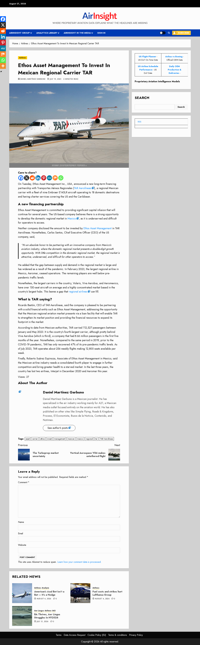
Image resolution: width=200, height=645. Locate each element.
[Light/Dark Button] (163, 32)
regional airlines (78, 292)
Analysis (45, 588)
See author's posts (57, 428)
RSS (139, 121)
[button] (169, 33)
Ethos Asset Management (97, 228)
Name (21, 522)
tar (96, 438)
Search (142, 97)
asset (28, 438)
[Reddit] (32, 177)
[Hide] (1, 71)
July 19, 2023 (55, 79)
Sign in (101, 32)
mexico (80, 438)
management (59, 438)
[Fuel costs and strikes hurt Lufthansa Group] (80, 593)
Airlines (22, 57)
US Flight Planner (147, 56)
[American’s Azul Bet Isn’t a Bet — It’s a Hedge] (22, 593)
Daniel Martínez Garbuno (32, 79)
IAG (54, 610)
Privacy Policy (136, 635)
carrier (35, 438)
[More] (3, 66)
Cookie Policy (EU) (97, 635)
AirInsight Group (19, 32)
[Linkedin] (38, 177)
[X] (26, 177)
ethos (42, 438)
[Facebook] (20, 177)
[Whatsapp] (60, 177)
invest (49, 438)
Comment (23, 482)
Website (22, 545)
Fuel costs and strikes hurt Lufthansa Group (107, 593)
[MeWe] (49, 177)
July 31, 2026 (42, 621)
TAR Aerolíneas (82, 188)
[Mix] (55, 177)
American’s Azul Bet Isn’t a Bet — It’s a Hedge (49, 593)
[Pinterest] (43, 177)
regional (89, 438)
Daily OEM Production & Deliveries (174, 70)
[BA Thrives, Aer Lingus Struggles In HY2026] (22, 616)
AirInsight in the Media (77, 32)
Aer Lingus (39, 610)
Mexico (71, 218)
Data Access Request (74, 635)
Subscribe (183, 32)
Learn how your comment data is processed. (79, 562)
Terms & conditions (117, 635)
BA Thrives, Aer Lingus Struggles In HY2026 (47, 616)
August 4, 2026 (44, 599)
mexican (71, 438)
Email (20, 533)
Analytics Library (46, 32)
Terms (58, 635)
